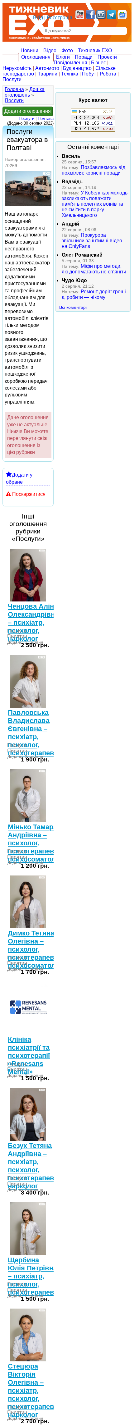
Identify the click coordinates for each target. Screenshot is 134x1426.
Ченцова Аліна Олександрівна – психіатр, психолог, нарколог (33, 622)
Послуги (12, 79)
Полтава (46, 118)
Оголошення (35, 57)
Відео (49, 50)
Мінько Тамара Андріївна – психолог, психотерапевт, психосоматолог (35, 843)
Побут (89, 73)
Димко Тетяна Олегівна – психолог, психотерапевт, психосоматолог (35, 949)
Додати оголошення (27, 111)
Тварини (47, 73)
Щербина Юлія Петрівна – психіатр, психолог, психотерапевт (33, 1276)
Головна (14, 89)
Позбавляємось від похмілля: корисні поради (93, 170)
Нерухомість (16, 68)
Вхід (38, 17)
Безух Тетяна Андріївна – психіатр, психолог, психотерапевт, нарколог (33, 1166)
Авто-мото (47, 68)
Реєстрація (59, 17)
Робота (108, 73)
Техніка (69, 73)
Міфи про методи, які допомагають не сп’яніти (94, 268)
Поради (84, 57)
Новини (29, 50)
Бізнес (98, 62)
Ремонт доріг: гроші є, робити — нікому (94, 294)
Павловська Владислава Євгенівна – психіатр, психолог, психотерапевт (33, 733)
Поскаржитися (28, 494)
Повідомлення (70, 62)
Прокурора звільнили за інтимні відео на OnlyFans (92, 240)
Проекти (107, 57)
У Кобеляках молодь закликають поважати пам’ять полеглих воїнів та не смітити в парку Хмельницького (94, 204)
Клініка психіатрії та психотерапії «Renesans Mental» (29, 1055)
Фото (67, 50)
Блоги (63, 57)
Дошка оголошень (25, 92)
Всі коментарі (73, 307)
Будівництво (77, 68)
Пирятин (17, 636)
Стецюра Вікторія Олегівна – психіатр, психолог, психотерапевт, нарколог (33, 1390)
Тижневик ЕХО (95, 50)
